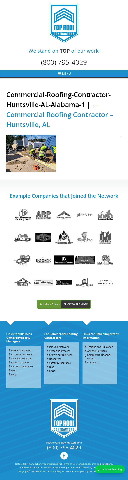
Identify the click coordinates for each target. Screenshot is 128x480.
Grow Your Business (60, 354)
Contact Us (93, 362)
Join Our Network (59, 346)
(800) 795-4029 (64, 62)
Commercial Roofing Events (98, 356)
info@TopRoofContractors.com (64, 442)
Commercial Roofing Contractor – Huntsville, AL (59, 114)
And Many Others (64, 304)
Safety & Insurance (22, 366)
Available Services (21, 358)
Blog (13, 370)
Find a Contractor (21, 350)
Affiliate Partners (97, 350)
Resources (55, 358)
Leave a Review (20, 362)
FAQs (14, 374)
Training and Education (100, 346)
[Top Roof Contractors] (64, 23)
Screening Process (21, 354)
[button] (66, 73)
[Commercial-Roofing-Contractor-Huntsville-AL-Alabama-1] (64, 153)
